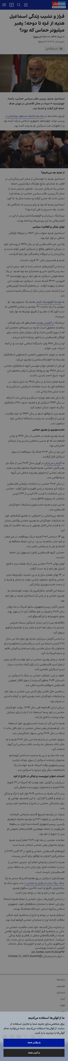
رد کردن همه (34, 1053)
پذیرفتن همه (34, 1042)
